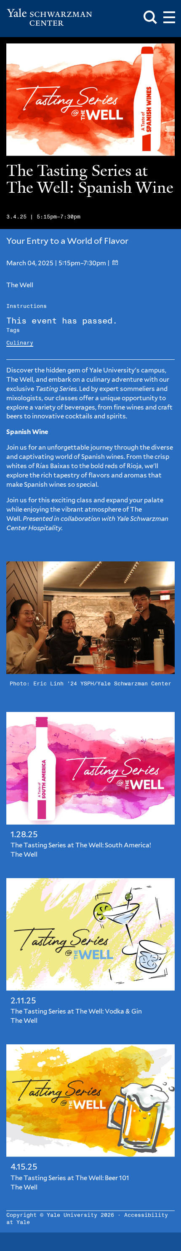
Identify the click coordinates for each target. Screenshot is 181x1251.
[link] (90, 788)
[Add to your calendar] (115, 263)
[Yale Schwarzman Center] (49, 17)
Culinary (19, 343)
